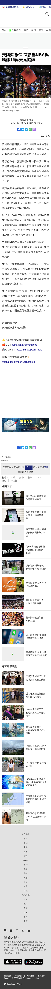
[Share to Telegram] (26, 129)
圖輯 (25, 917)
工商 (25, 921)
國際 (25, 851)
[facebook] (11, 930)
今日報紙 (25, 834)
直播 (13, 477)
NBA (38, 477)
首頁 (4, 30)
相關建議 (7, 976)
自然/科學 (25, 895)
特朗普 (14, 480)
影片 (25, 838)
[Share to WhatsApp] (30, 129)
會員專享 (16, 30)
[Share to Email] (34, 129)
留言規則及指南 (4, 460)
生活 (25, 882)
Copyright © (9, 978)
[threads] (17, 930)
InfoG (25, 860)
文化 (25, 891)
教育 (25, 908)
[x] (23, 930)
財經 (25, 856)
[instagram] (5, 930)
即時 (26, 30)
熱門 (33, 30)
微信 (4, 480)
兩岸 (48, 30)
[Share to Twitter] (22, 129)
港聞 (41, 30)
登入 (29, 467)
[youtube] (29, 930)
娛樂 (25, 912)
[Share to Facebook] (19, 129)
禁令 (21, 477)
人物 (25, 878)
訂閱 (46, 467)
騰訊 (30, 477)
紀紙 (25, 899)
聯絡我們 (18, 976)
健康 (25, 886)
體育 (25, 904)
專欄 (25, 865)
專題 (25, 869)
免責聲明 (30, 976)
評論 (25, 873)
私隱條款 (41, 976)
